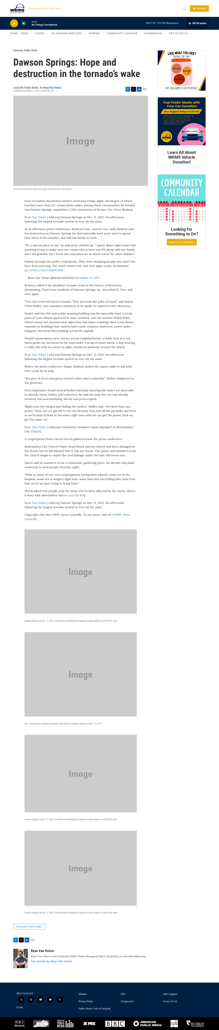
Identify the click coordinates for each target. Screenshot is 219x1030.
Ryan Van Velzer (52, 87)
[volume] (23, 23)
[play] (14, 23)
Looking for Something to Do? (181, 231)
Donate (201, 8)
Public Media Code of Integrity (95, 1008)
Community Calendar (122, 33)
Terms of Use (170, 1001)
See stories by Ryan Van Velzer (51, 961)
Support (94, 33)
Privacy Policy (86, 1001)
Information (153, 33)
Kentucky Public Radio (25, 50)
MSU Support (170, 994)
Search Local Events (181, 242)
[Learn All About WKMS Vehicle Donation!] (182, 121)
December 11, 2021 (87, 278)
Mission (83, 994)
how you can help (74, 495)
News (24, 33)
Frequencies (127, 1001)
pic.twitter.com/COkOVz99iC (44, 270)
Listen (39, 33)
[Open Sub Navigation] (30, 33)
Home (14, 33)
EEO (123, 994)
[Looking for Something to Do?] (182, 198)
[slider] (28, 23)
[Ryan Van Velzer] (20, 958)
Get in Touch (178, 33)
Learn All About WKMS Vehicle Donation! (181, 157)
